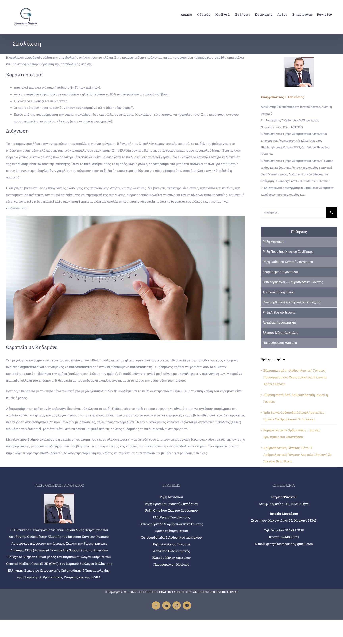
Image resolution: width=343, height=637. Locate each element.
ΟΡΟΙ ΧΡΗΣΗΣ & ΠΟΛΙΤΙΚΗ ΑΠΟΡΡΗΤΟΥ (164, 592)
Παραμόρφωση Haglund (280, 342)
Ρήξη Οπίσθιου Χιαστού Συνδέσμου (288, 262)
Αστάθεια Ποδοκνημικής (280, 322)
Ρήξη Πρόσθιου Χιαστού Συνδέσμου (288, 251)
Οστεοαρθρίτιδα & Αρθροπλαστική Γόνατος (293, 282)
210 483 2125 (294, 530)
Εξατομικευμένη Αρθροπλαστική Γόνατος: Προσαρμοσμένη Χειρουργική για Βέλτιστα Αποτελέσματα (295, 377)
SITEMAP (231, 592)
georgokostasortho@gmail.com (289, 544)
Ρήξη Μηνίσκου (273, 241)
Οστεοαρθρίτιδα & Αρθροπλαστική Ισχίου (291, 302)
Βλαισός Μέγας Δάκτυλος (280, 332)
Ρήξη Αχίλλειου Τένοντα (279, 312)
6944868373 (290, 537)
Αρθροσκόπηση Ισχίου (279, 292)
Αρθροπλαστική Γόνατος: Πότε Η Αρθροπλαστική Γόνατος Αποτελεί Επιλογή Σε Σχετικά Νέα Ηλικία (297, 454)
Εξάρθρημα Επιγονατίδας (281, 272)
